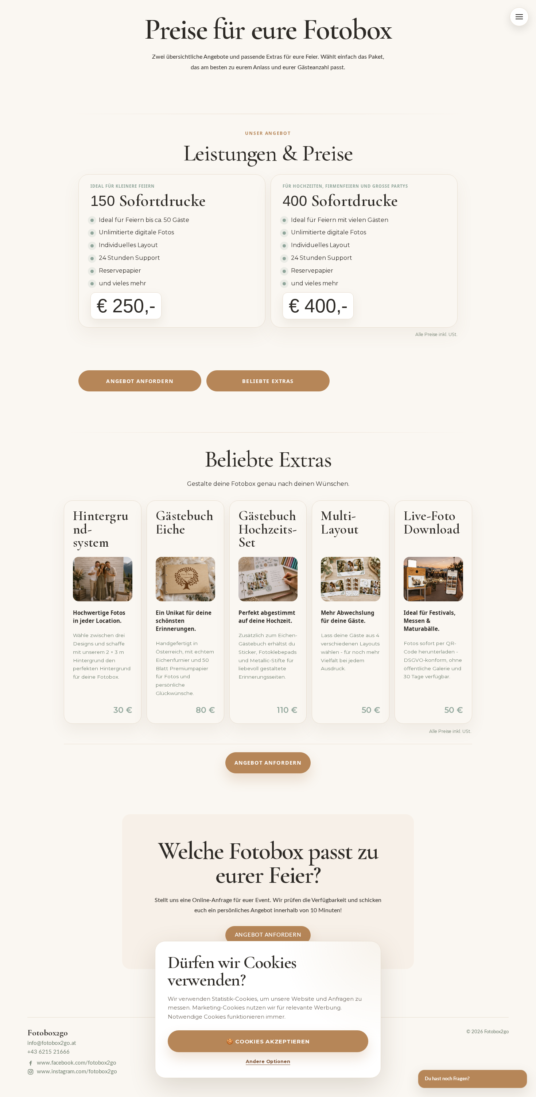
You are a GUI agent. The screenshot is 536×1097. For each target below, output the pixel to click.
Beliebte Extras (268, 381)
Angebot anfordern (140, 381)
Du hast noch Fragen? (447, 1078)
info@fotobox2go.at (51, 1043)
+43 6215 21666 (48, 1052)
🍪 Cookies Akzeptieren (268, 1041)
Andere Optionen (268, 1061)
